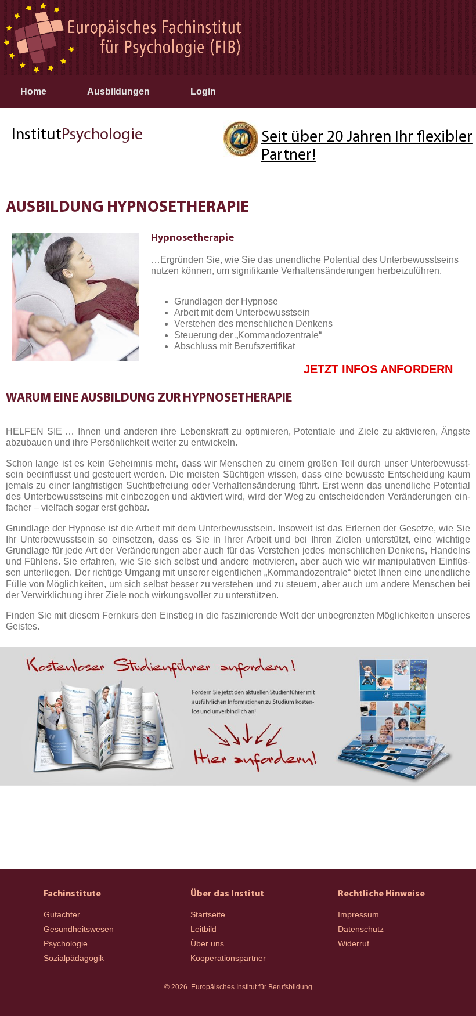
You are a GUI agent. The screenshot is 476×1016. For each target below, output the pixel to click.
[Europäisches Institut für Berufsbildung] (122, 37)
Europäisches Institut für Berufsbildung (251, 987)
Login (203, 91)
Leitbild (203, 929)
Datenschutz (361, 929)
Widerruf (353, 943)
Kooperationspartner (228, 958)
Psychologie (66, 943)
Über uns (207, 943)
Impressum (358, 914)
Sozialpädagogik (74, 958)
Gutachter (62, 914)
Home (33, 91)
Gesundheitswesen (79, 929)
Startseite (207, 914)
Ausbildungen (118, 91)
